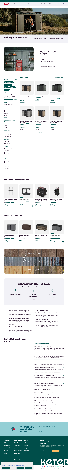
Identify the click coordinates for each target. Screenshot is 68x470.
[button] (50, 454)
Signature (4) (7, 162)
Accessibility (48, 468)
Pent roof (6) (7, 143)
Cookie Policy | (9, 465)
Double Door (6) (7, 150)
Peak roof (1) (7, 141)
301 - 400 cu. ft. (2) (8, 134)
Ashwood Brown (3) (8, 110)
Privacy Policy (4, 465)
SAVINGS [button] (13, 3)
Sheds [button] (18, 3)
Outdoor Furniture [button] (44, 3)
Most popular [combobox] (60, 77)
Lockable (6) (7, 153)
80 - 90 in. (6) (7, 168)
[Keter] (6, 4)
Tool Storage (51, 3)
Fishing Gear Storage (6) (9, 104)
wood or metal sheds (53, 312)
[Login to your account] (61, 3)
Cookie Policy (53, 468)
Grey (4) (6, 115)
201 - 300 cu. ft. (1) (8, 136)
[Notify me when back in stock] (32, 206)
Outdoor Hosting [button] (31, 3)
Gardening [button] (37, 3)
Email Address (42, 448)
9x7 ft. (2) (6, 125)
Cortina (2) (7, 161)
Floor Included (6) (8, 152)
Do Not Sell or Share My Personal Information (37, 468)
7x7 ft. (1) (6, 127)
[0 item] (63, 3)
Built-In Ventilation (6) (8, 148)
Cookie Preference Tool (60, 468)
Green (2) (6, 113)
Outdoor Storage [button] (23, 3)
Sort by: (56, 77)
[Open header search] (58, 3)
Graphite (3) (7, 111)
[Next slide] (63, 181)
